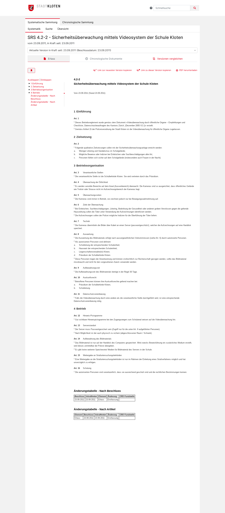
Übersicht (63, 28)
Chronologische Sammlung (77, 22)
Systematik (34, 28)
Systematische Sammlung (42, 22)
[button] (151, 8)
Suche (48, 28)
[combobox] (112, 50)
